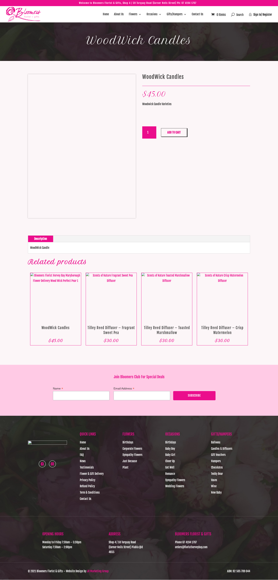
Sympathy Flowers (132, 455)
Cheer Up (170, 461)
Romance (170, 473)
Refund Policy (87, 486)
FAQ (82, 455)
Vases (214, 480)
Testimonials (87, 467)
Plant (125, 467)
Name (58, 388)
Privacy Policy (87, 480)
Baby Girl (170, 455)
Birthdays (128, 442)
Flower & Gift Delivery (92, 473)
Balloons (215, 442)
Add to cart (174, 132)
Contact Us (197, 14)
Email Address (124, 388)
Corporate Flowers (132, 448)
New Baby (216, 492)
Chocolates (217, 467)
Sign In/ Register (260, 14)
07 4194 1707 (189, 2)
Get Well (169, 467)
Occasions (152, 14)
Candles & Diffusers (221, 448)
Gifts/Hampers (175, 14)
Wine (214, 486)
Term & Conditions (90, 492)
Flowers (133, 14)
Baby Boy (170, 448)
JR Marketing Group (98, 571)
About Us (119, 14)
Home (106, 14)
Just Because (130, 461)
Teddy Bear (217, 473)
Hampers (216, 461)
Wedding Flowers (174, 486)
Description (40, 238)
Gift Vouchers (218, 455)
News (83, 461)
